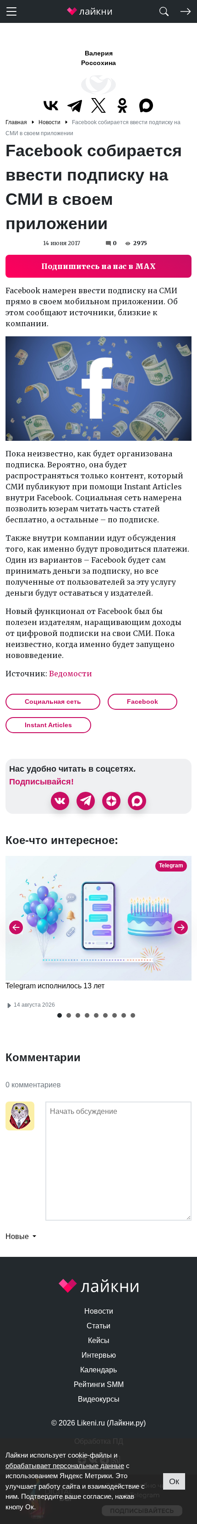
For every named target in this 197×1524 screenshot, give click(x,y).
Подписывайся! (41, 781)
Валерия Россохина (98, 57)
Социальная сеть (53, 701)
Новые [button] (18, 1236)
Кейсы (98, 1340)
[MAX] (146, 105)
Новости (98, 1311)
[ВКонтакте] (51, 105)
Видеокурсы (99, 1399)
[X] (98, 105)
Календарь (98, 1370)
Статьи (98, 1326)
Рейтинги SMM (99, 1384)
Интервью (99, 1355)
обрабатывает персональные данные (64, 1465)
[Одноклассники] (122, 105)
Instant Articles (48, 725)
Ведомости (70, 673)
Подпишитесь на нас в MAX (98, 266)
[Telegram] (75, 105)
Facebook (142, 701)
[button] (59, 1015)
